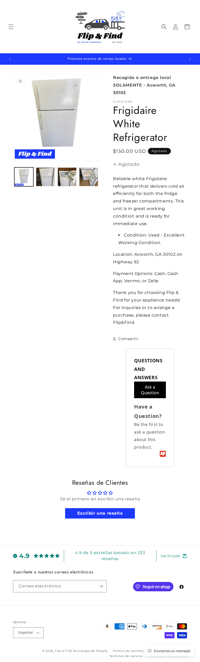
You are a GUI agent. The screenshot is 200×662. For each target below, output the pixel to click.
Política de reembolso (130, 651)
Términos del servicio (126, 656)
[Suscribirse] (101, 586)
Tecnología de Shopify (90, 651)
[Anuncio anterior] (10, 59)
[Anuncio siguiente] (190, 59)
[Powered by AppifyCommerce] (163, 454)
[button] (11, 26)
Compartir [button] (128, 338)
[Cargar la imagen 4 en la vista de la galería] (88, 176)
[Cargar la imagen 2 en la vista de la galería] (45, 176)
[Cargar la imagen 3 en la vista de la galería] (67, 176)
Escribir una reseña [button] (100, 513)
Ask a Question (150, 390)
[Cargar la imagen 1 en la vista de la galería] (23, 176)
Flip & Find (63, 651)
